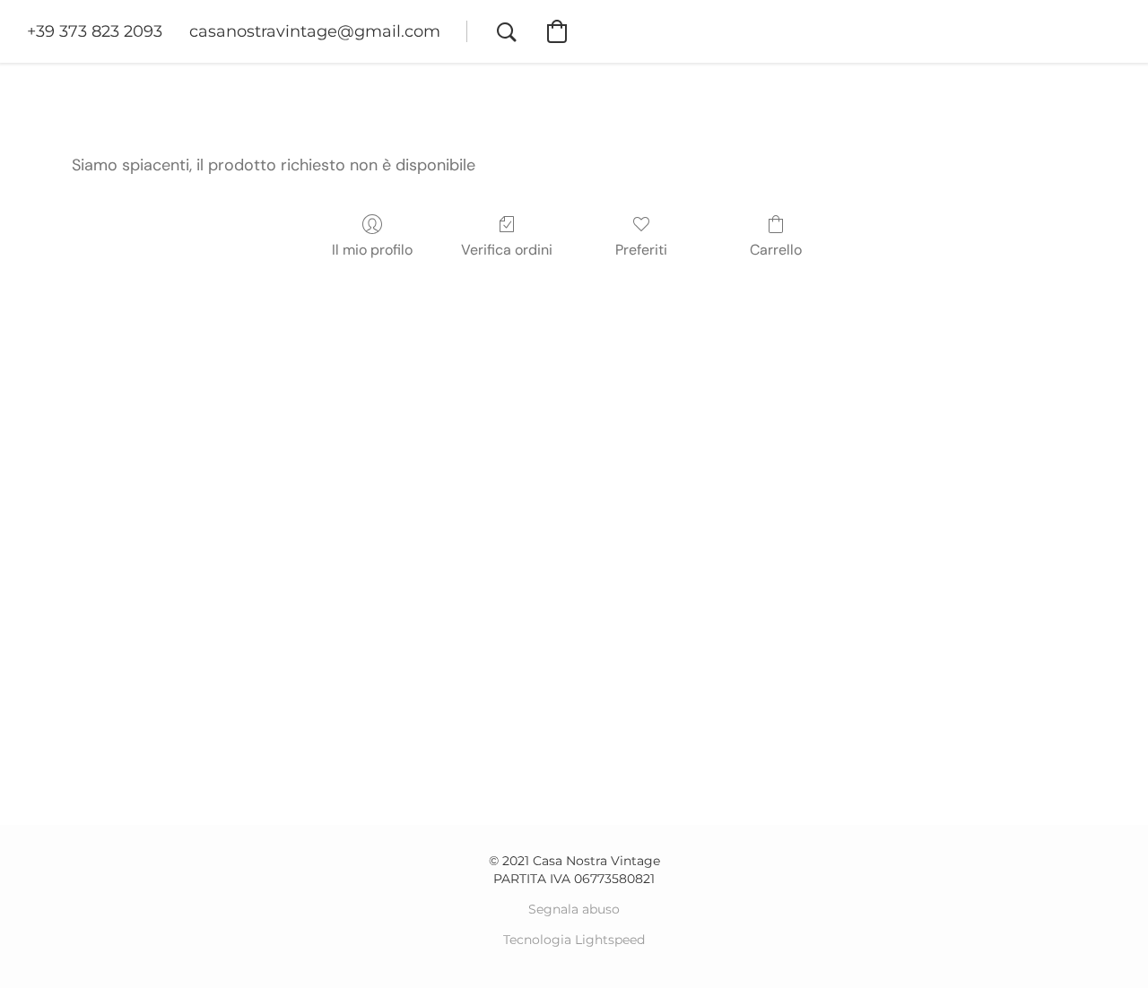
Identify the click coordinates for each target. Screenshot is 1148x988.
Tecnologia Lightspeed (574, 940)
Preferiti (641, 249)
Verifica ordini (506, 249)
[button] (94, 31)
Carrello (776, 249)
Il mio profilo (372, 249)
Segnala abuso (574, 909)
